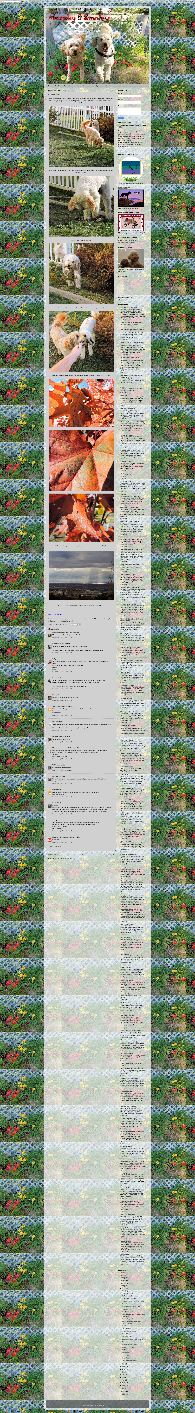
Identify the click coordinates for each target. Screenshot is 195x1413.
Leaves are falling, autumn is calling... (131, 1161)
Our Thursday (126, 1328)
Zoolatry (123, 387)
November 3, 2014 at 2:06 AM (62, 797)
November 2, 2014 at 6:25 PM (62, 671)
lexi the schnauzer (126, 435)
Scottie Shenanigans (127, 1214)
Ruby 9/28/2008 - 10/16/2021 (129, 742)
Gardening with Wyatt (127, 788)
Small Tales (124, 395)
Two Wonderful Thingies (129, 1312)
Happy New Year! (125, 687)
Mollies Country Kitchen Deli (130, 587)
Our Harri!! (123, 1043)
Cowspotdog (124, 828)
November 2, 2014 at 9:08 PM (62, 759)
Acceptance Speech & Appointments (133, 1339)
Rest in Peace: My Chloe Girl (129, 956)
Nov (123, 1291)
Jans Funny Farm (126, 896)
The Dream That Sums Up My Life (130, 1080)
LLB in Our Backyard (127, 408)
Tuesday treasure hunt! (127, 869)
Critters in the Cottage (128, 854)
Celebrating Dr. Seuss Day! (128, 1093)
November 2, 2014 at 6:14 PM (62, 653)
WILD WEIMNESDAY (127, 496)
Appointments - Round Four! (131, 1306)
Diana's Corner (125, 1029)
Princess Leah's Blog (127, 800)
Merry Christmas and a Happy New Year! (132, 856)
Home (50, 86)
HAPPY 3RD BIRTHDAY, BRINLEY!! (131, 911)
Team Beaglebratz (126, 980)
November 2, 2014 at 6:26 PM (62, 689)
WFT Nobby (56, 765)
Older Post (109, 854)
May (123, 1377)
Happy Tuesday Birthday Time (129, 576)
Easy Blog (123, 494)
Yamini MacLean (58, 803)
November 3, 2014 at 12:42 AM (62, 783)
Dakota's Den (125, 775)
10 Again (121, 300)
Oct (123, 1364)
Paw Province (125, 937)
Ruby (54, 659)
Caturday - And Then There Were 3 (130, 331)
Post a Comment (55, 846)
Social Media (124, 926)
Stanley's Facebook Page (126, 242)
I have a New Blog (126, 1189)
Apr (123, 1380)
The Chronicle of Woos (128, 574)
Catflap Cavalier (125, 967)
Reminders (125, 1304)
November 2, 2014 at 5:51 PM (62, 637)
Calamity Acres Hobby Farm (130, 647)
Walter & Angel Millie (59, 736)
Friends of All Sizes (126, 1148)
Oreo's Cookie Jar (126, 1105)
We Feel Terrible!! (127, 1296)
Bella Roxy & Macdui (59, 643)
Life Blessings (125, 672)
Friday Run (125, 1309)
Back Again (124, 649)
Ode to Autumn (125, 755)
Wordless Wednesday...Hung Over (130, 995)
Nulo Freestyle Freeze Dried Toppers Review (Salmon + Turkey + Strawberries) (132, 940)
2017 (122, 1278)
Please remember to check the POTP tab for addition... (134, 1322)
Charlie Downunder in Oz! (129, 1042)
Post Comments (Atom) (64, 858)
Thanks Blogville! (127, 1319)
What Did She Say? (128, 1293)
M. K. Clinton (56, 776)
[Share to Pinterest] (80, 624)
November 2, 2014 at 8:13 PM (62, 742)
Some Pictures (126, 1358)
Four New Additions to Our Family (130, 1120)
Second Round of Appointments (132, 1334)
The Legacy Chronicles (128, 712)
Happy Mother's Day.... (127, 1055)
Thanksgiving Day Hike (129, 1298)
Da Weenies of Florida (128, 604)
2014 (122, 1286)
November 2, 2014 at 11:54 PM (62, 770)
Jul (123, 1372)
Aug (123, 1369)
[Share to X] (76, 624)
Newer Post (53, 854)
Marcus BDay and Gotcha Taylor (130, 897)
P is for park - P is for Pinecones (130, 829)
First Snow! (125, 1326)
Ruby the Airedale (126, 740)
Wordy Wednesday (126, 843)
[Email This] (72, 624)
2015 (122, 1283)
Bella (122, 768)
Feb (123, 1385)
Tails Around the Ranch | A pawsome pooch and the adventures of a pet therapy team (131, 359)
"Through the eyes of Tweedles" (131, 881)
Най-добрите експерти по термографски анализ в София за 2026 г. (132, 590)
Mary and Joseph (125, 700)
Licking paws (124, 713)
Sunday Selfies (125, 452)
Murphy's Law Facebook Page (128, 240)
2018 (122, 1275)
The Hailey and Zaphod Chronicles (132, 329)
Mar (123, 1382)
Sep (123, 1366)
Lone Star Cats (125, 461)
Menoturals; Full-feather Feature (130, 423)
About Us (58, 86)
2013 (122, 1391)
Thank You (123, 1256)
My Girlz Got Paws (126, 1053)
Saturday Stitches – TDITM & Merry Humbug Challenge (131, 310)
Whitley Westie (125, 1241)
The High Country (125, 674)
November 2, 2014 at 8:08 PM (62, 730)
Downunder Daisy (126, 767)
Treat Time (123, 552)
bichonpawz (124, 954)
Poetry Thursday (125, 397)
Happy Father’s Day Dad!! (128, 776)
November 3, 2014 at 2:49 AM (62, 831)
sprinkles (55, 721)
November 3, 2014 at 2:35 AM (62, 814)
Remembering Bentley (127, 660)
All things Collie (126, 481)
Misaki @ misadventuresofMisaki (63, 837)
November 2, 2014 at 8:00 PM (62, 715)
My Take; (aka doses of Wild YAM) (132, 422)
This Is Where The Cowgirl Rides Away (132, 1242)
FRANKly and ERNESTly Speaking (132, 1131)
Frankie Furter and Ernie (60, 678)
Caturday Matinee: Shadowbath (129, 324)
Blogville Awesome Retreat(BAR (131, 1228)
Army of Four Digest (127, 685)
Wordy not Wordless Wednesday (130, 801)
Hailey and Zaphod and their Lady (64, 632)
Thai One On (124, 816)
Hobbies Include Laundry (129, 1078)
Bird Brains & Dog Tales (128, 307)
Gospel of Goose (126, 1146)
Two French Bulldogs (59, 706)
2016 (122, 1280)
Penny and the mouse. (127, 1067)
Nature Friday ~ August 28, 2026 (130, 362)
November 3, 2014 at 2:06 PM (62, 842)
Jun (123, 1374)
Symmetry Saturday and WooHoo (130, 345)
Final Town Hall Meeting (129, 1360)
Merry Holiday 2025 (126, 622)
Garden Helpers (125, 790)
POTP (122, 473)
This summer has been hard (128, 1030)
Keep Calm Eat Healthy (128, 1188)
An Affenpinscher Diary (128, 1118)
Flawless (123, 1004)
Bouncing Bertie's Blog (128, 725)
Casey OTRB (124, 475)
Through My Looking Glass (129, 753)
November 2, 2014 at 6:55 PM (62, 700)
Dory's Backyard (126, 1091)
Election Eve (126, 1355)
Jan (123, 1388)
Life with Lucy (125, 538)
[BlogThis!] (74, 624)
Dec (123, 1288)
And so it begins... (126, 1216)
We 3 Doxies (124, 1254)
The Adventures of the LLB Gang (63, 748)
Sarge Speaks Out (126, 994)
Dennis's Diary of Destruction (130, 322)
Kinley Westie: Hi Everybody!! (130, 450)
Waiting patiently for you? (128, 483)
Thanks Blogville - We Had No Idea (133, 1301)
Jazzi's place (77, 619)
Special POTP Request (129, 1347)
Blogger (109, 1405)
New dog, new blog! (126, 727)
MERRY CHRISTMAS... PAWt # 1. (130, 1133)
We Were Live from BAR (127, 1229)
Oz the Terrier (125, 1173)
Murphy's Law (69, 86)
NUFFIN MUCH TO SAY (127, 1017)
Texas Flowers (124, 410)
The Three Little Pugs (127, 1015)
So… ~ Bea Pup (125, 379)
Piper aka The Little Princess (129, 1106)
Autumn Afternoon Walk (129, 1344)
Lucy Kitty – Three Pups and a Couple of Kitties (131, 376)
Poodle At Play (125, 1160)
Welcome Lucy (125, 1203)
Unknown (55, 789)
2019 (122, 1272)
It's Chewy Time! (127, 1336)
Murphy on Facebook (100, 86)
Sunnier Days (124, 509)
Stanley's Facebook (83, 86)
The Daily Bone (125, 634)
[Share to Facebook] (78, 624)
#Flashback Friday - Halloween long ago (132, 982)
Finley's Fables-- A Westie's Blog (131, 909)
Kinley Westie (57, 695)
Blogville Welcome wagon (129, 1201)
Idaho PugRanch (126, 841)
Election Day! (126, 1352)
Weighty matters (126, 698)
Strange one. (124, 969)
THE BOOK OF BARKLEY (129, 508)
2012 (122, 1394)
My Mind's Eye (125, 1002)
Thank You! (125, 1342)
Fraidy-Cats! (124, 868)
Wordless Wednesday (129, 1331)
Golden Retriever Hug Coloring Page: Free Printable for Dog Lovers (131, 525)
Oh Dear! (123, 635)
